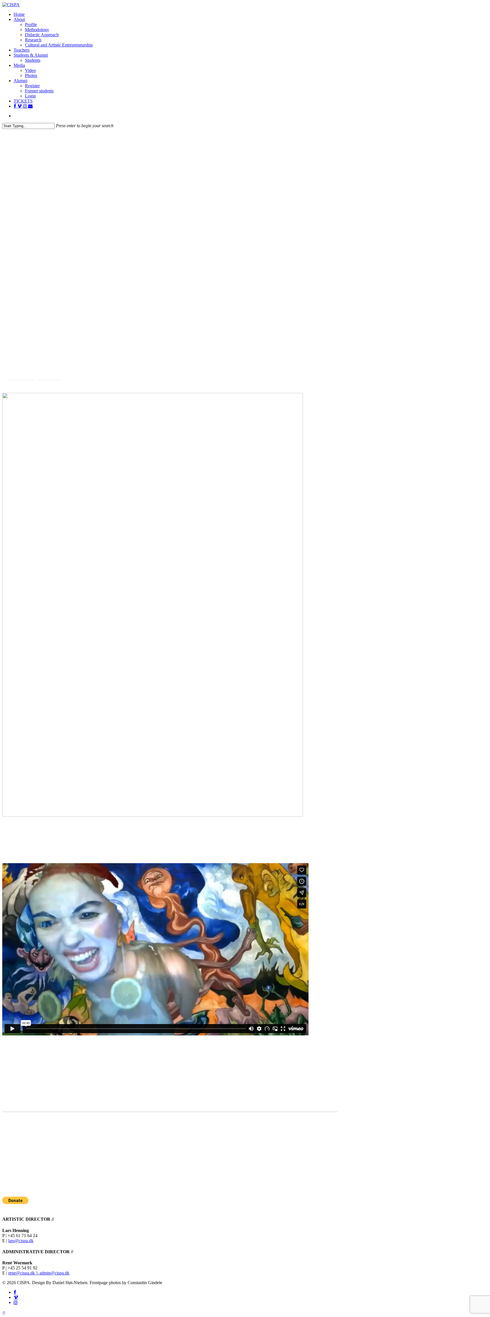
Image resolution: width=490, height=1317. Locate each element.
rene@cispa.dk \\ (23, 1273)
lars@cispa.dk (20, 1240)
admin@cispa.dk (54, 1273)
